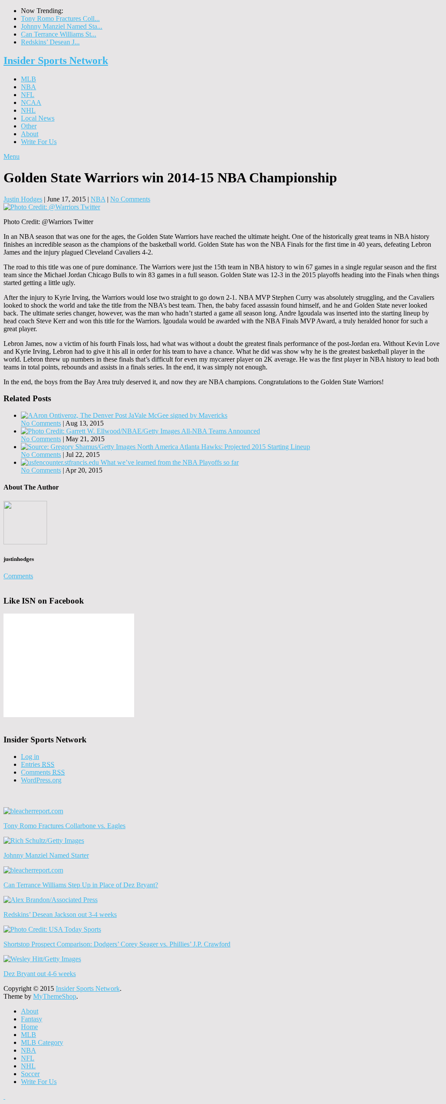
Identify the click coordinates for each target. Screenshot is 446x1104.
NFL (27, 94)
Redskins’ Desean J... (50, 42)
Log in (30, 756)
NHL (28, 110)
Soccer (30, 1073)
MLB (28, 79)
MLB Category (42, 1042)
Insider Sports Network (55, 60)
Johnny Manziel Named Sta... (61, 26)
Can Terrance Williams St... (58, 34)
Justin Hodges (22, 199)
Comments (18, 576)
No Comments (130, 199)
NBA (28, 87)
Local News (37, 118)
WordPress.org (41, 780)
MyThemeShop (54, 996)
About (29, 134)
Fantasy (31, 1019)
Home (29, 1026)
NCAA (31, 102)
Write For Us (39, 141)
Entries (37, 764)
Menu (11, 156)
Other (29, 126)
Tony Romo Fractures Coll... (60, 18)
